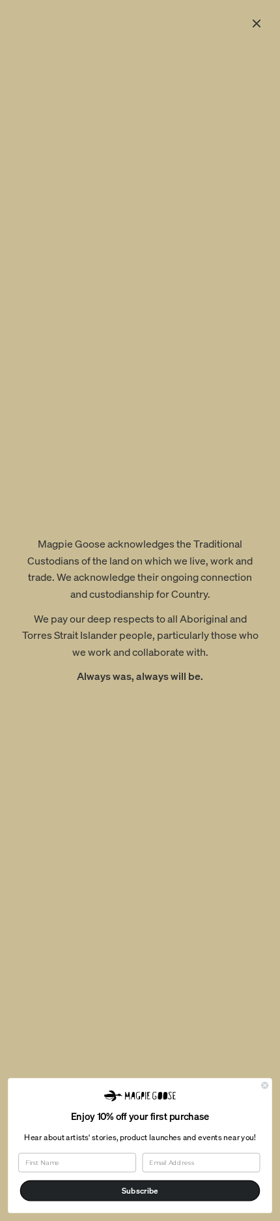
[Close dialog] (265, 1085)
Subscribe (140, 1190)
